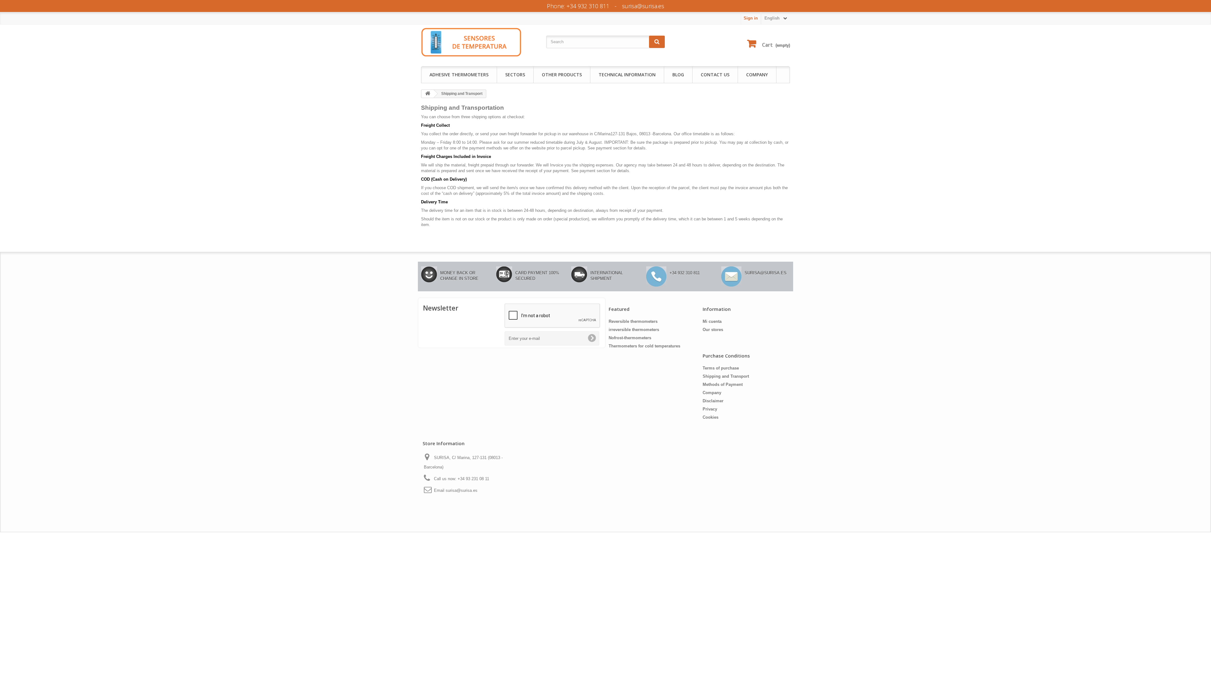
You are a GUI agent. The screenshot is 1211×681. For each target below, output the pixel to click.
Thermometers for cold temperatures (644, 346)
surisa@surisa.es (643, 6)
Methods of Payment (723, 384)
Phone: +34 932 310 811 (578, 6)
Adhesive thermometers (459, 75)
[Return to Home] (428, 94)
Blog (678, 75)
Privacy (710, 409)
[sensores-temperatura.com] (471, 42)
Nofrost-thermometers (630, 337)
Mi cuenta (712, 321)
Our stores (713, 329)
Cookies (710, 417)
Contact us (715, 75)
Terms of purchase (721, 368)
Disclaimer (713, 401)
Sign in (751, 18)
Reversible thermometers (633, 321)
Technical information (627, 75)
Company (757, 75)
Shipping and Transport (726, 376)
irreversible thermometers (634, 329)
